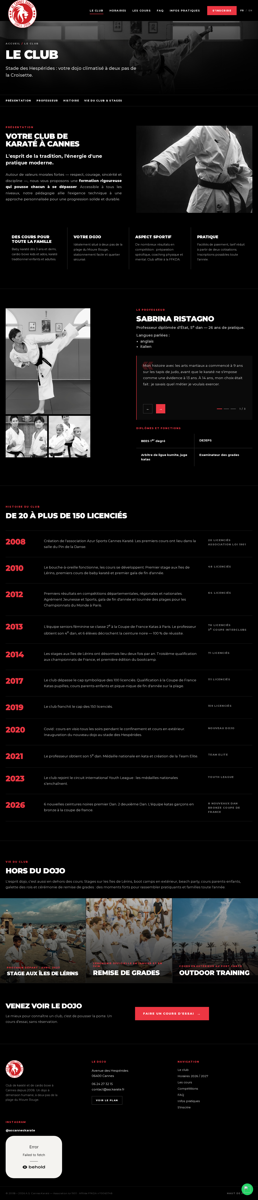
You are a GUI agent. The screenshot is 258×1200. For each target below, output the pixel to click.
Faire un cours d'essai (172, 1013)
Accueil (13, 43)
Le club (96, 10)
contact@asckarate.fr (108, 1089)
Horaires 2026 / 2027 (193, 1076)
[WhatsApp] (247, 1189)
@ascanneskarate (20, 1130)
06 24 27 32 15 (102, 1084)
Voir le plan (107, 1100)
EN (250, 10)
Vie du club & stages (103, 100)
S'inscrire (221, 10)
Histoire (71, 100)
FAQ (160, 10)
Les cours (141, 10)
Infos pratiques (185, 10)
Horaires (117, 10)
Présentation (18, 100)
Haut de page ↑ (239, 1193)
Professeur (47, 100)
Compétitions (188, 1088)
